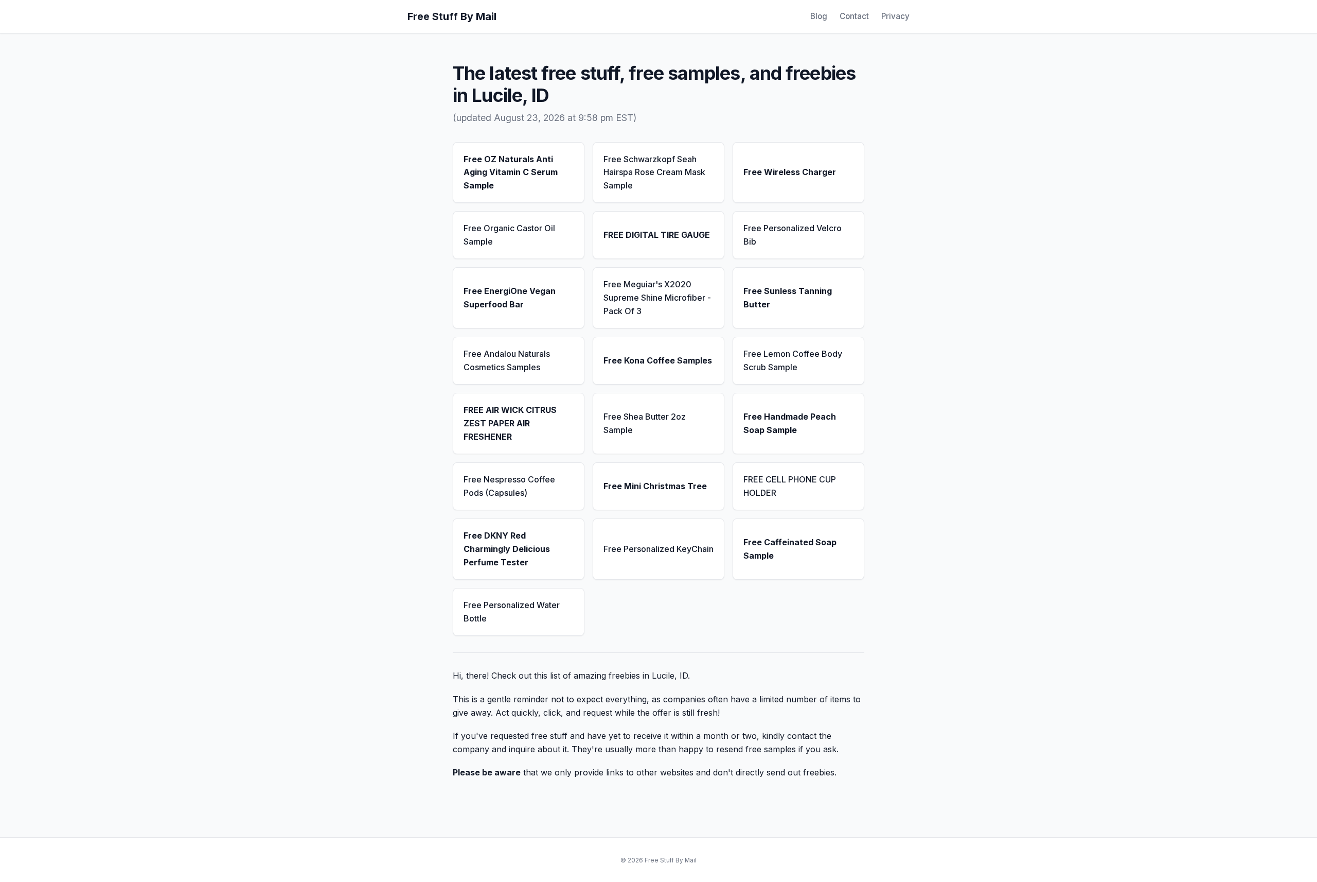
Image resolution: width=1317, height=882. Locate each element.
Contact (854, 16)
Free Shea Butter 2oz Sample (644, 423)
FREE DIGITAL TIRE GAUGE (656, 235)
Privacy (895, 16)
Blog (818, 16)
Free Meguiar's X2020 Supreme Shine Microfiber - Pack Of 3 (657, 297)
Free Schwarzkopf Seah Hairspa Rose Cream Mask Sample (654, 172)
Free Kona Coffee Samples (657, 360)
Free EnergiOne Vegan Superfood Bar (510, 297)
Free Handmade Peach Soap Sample (789, 423)
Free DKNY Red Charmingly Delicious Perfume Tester (507, 548)
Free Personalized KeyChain (658, 549)
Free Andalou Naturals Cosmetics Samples (507, 360)
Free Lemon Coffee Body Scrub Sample (792, 360)
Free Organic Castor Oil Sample (509, 235)
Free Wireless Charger (789, 172)
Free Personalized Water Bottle (512, 612)
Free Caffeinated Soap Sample (790, 549)
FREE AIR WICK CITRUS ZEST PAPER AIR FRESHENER (510, 423)
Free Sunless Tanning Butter (787, 297)
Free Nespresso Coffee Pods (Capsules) (509, 486)
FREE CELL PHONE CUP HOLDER (789, 486)
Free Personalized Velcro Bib (792, 235)
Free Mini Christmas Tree (655, 486)
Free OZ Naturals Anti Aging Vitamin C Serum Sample (511, 172)
